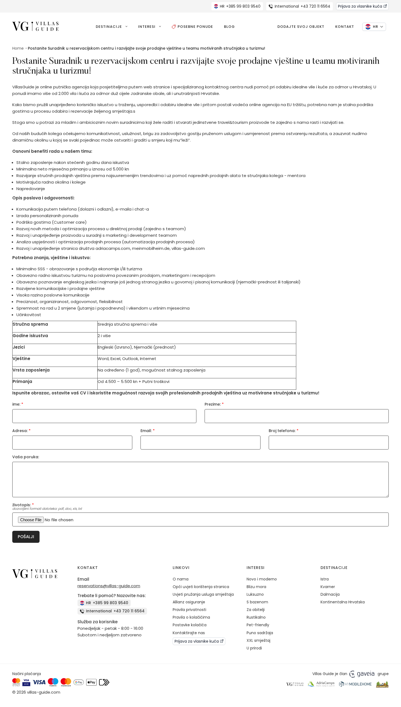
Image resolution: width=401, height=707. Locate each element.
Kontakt (344, 26)
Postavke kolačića (190, 625)
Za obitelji (256, 609)
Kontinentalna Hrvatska (343, 602)
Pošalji (26, 537)
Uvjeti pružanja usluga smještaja (203, 594)
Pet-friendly (258, 625)
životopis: (23, 505)
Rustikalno (256, 617)
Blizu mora (256, 586)
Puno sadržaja (260, 633)
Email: (147, 430)
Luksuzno (255, 594)
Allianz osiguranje (189, 602)
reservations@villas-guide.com (108, 586)
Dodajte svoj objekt (300, 26)
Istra (325, 579)
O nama (180, 579)
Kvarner (328, 586)
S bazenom (257, 602)
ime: (17, 404)
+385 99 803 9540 (240, 6)
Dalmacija (330, 594)
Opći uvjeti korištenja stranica (201, 586)
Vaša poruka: (25, 457)
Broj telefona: (283, 430)
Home (18, 48)
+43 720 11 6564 (302, 6)
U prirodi (254, 648)
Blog (229, 26)
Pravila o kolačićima (191, 617)
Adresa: (21, 430)
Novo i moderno (262, 579)
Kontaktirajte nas (189, 633)
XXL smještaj (258, 640)
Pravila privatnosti (189, 609)
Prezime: (214, 404)
